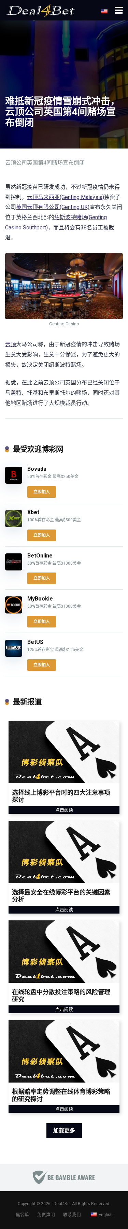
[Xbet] (13, 525)
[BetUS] (13, 655)
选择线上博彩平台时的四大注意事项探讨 (61, 796)
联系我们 (72, 1214)
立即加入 (41, 492)
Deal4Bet (62, 1203)
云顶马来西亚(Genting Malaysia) (65, 197)
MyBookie (40, 598)
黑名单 (22, 1214)
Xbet (33, 512)
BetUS (35, 642)
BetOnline (40, 555)
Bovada (36, 469)
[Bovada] (13, 482)
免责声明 (46, 1214)
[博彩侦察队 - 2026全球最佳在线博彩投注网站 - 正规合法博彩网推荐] (40, 9)
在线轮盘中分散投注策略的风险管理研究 (61, 995)
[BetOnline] (13, 568)
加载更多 (64, 1130)
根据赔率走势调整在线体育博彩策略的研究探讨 (61, 1095)
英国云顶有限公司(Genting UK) (52, 207)
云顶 (10, 344)
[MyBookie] (13, 611)
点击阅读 (64, 810)
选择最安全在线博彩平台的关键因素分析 (61, 896)
